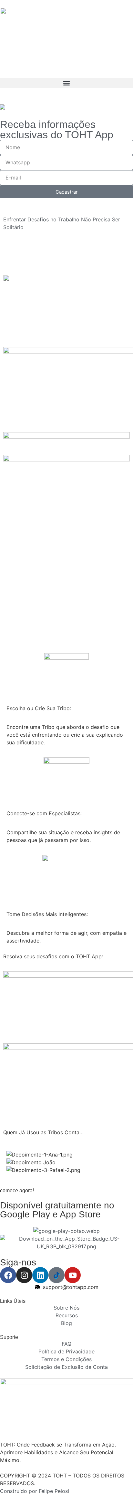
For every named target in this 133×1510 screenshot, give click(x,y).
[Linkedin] (40, 1275)
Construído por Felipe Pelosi (34, 1491)
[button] (66, 83)
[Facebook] (8, 1275)
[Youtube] (73, 1275)
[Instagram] (24, 1275)
